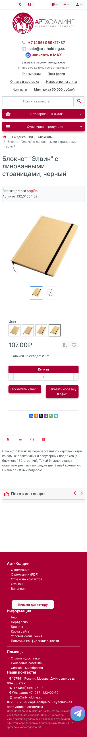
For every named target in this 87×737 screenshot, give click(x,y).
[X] (41, 416)
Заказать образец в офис (62, 391)
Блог (14, 617)
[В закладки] (74, 345)
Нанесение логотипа (61, 81)
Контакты (20, 89)
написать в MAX (47, 55)
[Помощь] (55, 4)
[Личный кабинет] (78, 4)
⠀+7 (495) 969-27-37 (45, 42)
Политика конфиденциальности (35, 641)
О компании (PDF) (24, 574)
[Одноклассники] (36, 416)
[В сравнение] (65, 345)
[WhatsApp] (51, 416)
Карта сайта (20, 631)
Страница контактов (26, 579)
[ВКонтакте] (31, 416)
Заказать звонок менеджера (43, 62)
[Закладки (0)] (21, 4)
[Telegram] (56, 416)
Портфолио (19, 622)
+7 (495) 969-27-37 (28, 688)
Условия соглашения (26, 636)
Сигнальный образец (27, 668)
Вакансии (18, 588)
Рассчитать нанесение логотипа (25, 389)
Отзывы (17, 584)
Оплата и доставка (24, 81)
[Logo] (43, 23)
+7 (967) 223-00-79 (43, 692)
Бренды (17, 627)
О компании (31, 74)
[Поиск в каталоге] (79, 101)
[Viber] (46, 416)
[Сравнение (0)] (30, 4)
